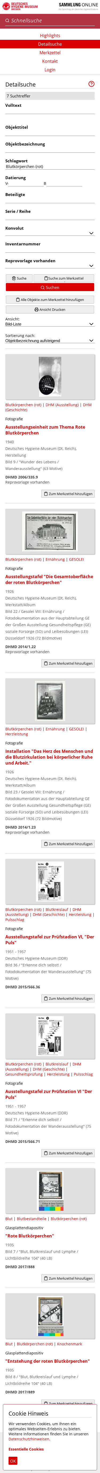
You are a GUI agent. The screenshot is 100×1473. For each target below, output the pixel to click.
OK (13, 1461)
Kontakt (50, 61)
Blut (9, 1218)
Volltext (13, 105)
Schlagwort (16, 160)
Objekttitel (16, 127)
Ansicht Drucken (52, 309)
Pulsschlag (14, 919)
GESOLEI (76, 559)
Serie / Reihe (18, 211)
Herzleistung (16, 733)
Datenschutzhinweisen (29, 1438)
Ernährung (55, 559)
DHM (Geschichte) (49, 914)
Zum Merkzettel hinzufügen (70, 493)
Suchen (52, 287)
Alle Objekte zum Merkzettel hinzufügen (52, 299)
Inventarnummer (23, 243)
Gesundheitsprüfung (24, 1074)
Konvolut (14, 228)
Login (50, 70)
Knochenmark (69, 1343)
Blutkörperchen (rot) (23, 404)
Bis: (45, 183)
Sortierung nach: (20, 335)
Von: (6, 183)
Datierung (15, 177)
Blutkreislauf (57, 909)
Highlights (50, 35)
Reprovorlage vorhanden (30, 260)
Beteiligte (15, 194)
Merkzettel (50, 53)
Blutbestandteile (31, 1218)
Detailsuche (50, 44)
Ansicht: (12, 319)
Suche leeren (20, 279)
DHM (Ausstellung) (62, 404)
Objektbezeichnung (25, 144)
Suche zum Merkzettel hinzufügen (65, 279)
